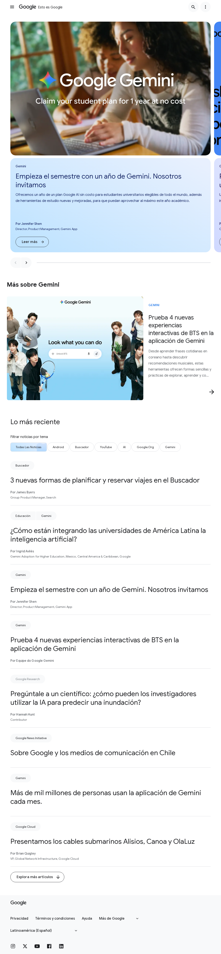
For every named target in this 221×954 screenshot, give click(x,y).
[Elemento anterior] (15, 262)
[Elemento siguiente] (26, 262)
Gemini (154, 305)
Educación (23, 516)
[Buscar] (193, 7)
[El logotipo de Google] (18, 903)
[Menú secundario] (205, 7)
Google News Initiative (31, 738)
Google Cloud (25, 827)
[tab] (28, 447)
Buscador (22, 465)
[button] (32, 242)
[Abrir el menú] (12, 7)
